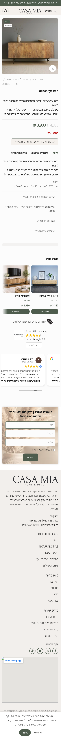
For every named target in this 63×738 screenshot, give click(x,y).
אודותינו (54, 588)
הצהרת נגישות (50, 636)
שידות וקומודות (10, 83)
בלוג (56, 594)
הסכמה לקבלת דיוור (42, 449)
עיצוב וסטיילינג (50, 565)
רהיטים (25, 79)
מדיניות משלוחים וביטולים (44, 623)
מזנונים (54, 300)
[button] (45, 311)
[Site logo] (30, 10)
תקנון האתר (51, 617)
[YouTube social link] (40, 651)
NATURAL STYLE (48, 546)
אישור (25, 732)
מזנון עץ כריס (22, 296)
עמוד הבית (37, 79)
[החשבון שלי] (5, 11)
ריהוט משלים (12, 79)
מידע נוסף (38, 732)
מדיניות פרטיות (50, 629)
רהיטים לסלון (51, 553)
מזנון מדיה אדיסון (48, 296)
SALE (55, 540)
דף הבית (53, 582)
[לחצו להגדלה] (52, 68)
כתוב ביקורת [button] (34, 345)
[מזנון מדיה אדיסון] (45, 279)
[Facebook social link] (55, 651)
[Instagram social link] (48, 651)
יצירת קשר (52, 601)
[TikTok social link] (32, 651)
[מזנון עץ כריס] (16, 279)
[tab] (55, 153)
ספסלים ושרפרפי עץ (47, 559)
